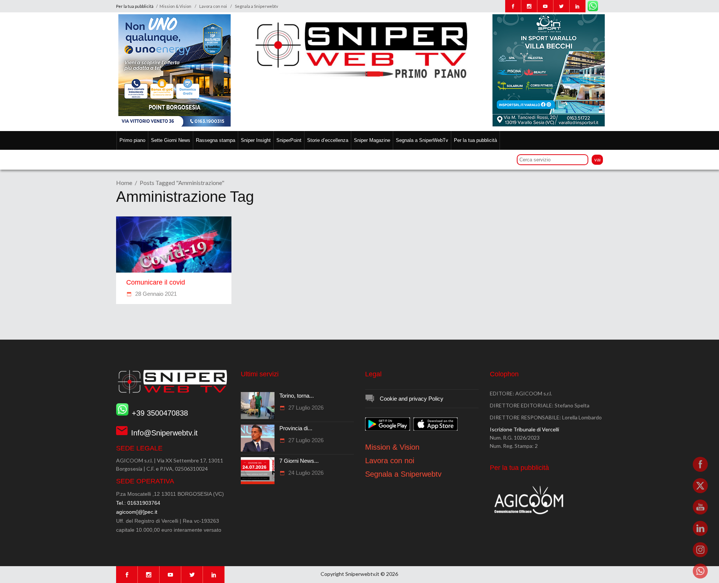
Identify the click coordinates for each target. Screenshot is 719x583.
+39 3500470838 (160, 413)
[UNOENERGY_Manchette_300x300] (174, 125)
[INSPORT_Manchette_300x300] (548, 125)
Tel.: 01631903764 (138, 503)
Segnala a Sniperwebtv (256, 6)
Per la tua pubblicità (135, 6)
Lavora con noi (213, 6)
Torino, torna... (296, 395)
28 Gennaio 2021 (155, 294)
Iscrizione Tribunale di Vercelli (524, 429)
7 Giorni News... (299, 461)
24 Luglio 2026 (305, 473)
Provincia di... (295, 428)
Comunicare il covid (155, 282)
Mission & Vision (175, 6)
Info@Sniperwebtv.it (164, 433)
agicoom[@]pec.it (136, 512)
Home (124, 182)
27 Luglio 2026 (305, 407)
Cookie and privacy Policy (411, 398)
